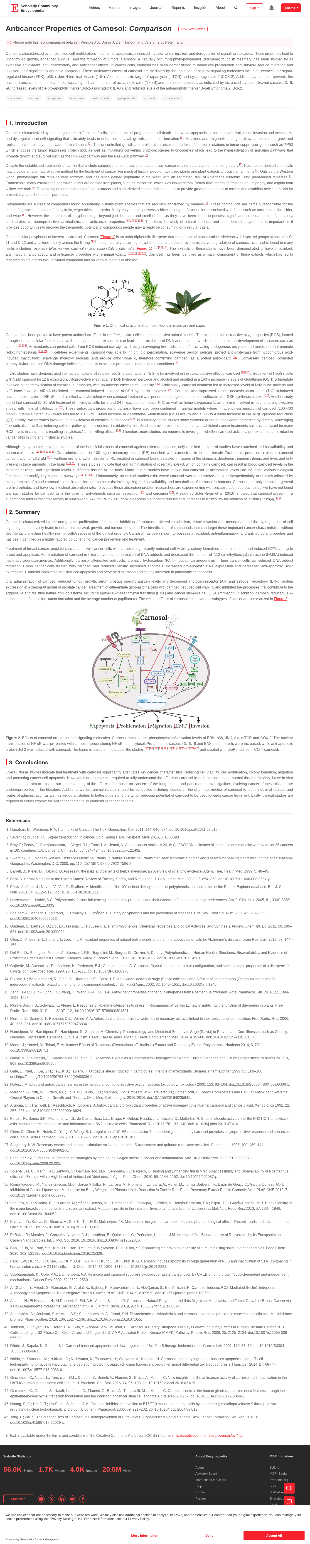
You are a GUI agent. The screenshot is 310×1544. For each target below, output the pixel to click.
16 (165, 247)
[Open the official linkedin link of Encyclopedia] (62, 1499)
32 (51, 451)
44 (187, 748)
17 (130, 253)
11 (136, 220)
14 (155, 247)
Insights (200, 8)
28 (118, 430)
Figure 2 (280, 599)
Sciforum (276, 1467)
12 (140, 220)
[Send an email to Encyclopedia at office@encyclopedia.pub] (41, 1499)
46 (196, 748)
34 (171, 492)
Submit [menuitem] (290, 8)
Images (135, 8)
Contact (201, 1492)
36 (151, 748)
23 (45, 351)
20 (143, 253)
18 (134, 253)
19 (139, 253)
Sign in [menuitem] (254, 8)
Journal (156, 8)
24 (235, 357)
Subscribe (18, 1499)
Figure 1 (107, 237)
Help (198, 1486)
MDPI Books (278, 1473)
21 (20, 345)
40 (169, 748)
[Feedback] (289, 1501)
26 (247, 372)
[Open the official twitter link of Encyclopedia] (51, 1499)
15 (160, 247)
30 (42, 451)
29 (37, 451)
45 (192, 748)
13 (93, 241)
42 (178, 748)
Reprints (178, 8)
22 (24, 345)
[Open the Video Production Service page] (289, 1488)
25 (243, 372)
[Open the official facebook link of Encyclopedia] (82, 1499)
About (220, 8)
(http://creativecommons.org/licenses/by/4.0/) (208, 1435)
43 (183, 748)
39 (165, 748)
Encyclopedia (279, 1498)
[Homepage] (15, 8)
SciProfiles (277, 1492)
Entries (94, 8)
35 (146, 748)
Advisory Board (206, 1473)
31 (47, 451)
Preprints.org (279, 1480)
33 (142, 492)
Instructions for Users (210, 1480)
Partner (200, 1498)
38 (160, 748)
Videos (114, 8)
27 (132, 419)
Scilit (273, 1486)
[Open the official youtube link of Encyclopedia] (72, 1499)
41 (174, 748)
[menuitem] (272, 7)
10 (131, 220)
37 (155, 748)
